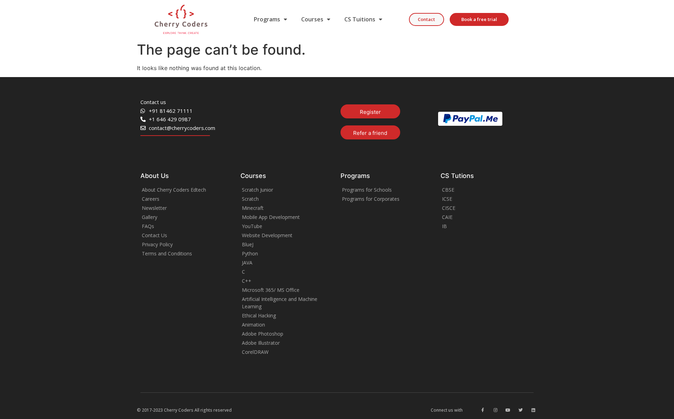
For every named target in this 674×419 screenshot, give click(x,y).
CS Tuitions (359, 19)
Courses (312, 19)
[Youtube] (508, 410)
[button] (426, 19)
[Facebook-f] (483, 410)
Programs (267, 19)
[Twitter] (520, 410)
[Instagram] (495, 410)
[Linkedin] (533, 410)
